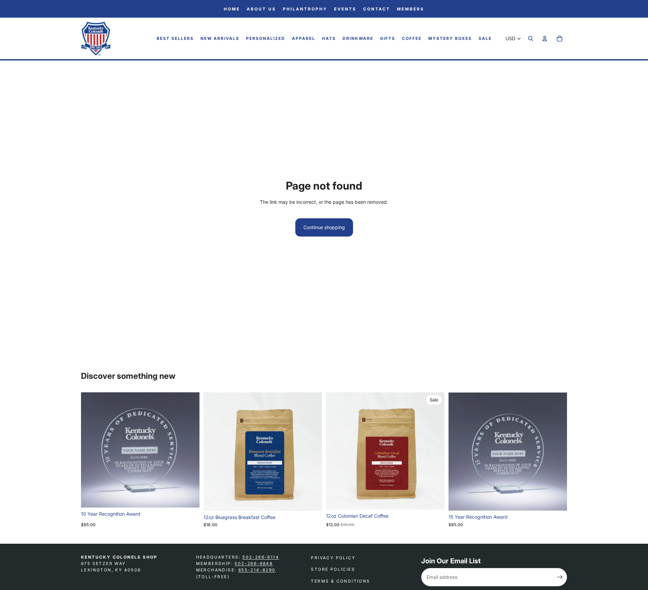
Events (345, 8)
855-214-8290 (257, 569)
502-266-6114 (260, 557)
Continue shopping (324, 227)
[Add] (189, 497)
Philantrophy (305, 8)
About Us (261, 8)
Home (232, 8)
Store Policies (333, 569)
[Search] (530, 38)
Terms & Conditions (340, 580)
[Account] (544, 38)
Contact (376, 8)
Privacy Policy (333, 557)
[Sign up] (560, 577)
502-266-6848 (254, 563)
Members (410, 8)
